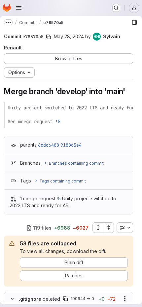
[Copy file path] (65, 299)
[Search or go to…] (116, 8)
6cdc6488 (48, 145)
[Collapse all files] (108, 227)
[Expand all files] (97, 227)
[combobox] (125, 227)
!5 (57, 122)
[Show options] (125, 299)
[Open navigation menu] (19, 8)
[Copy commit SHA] (49, 37)
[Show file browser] (134, 22)
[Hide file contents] (12, 299)
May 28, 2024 (69, 36)
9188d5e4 (71, 145)
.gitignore (30, 299)
